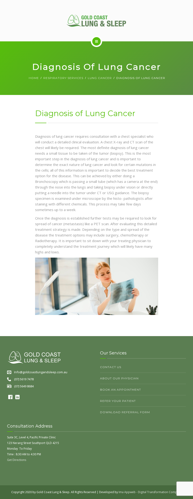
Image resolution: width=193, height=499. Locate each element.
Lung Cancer (100, 78)
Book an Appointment (120, 389)
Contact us (110, 367)
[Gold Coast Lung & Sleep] (96, 20)
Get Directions (16, 460)
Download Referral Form (125, 412)
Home (34, 78)
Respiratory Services (63, 78)
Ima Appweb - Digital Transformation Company (150, 492)
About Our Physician (119, 378)
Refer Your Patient (118, 401)
